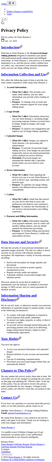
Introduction (10, 47)
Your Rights (9, 339)
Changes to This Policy (17, 370)
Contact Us (9, 397)
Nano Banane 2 (15, 457)
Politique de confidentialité (12, 459)
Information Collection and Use (23, 74)
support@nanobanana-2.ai (19, 413)
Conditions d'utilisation (34, 459)
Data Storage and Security (20, 242)
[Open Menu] (11, 3)
